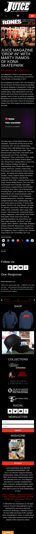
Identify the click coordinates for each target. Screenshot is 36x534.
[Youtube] (20, 267)
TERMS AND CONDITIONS (14, 499)
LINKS (5, 497)
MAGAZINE (18, 435)
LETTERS (30, 497)
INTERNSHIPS (28, 494)
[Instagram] (26, 267)
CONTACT (12, 494)
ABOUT (5, 494)
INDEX (19, 494)
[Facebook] (10, 267)
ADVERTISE (21, 497)
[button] (6, 16)
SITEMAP (12, 497)
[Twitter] (15, 267)
